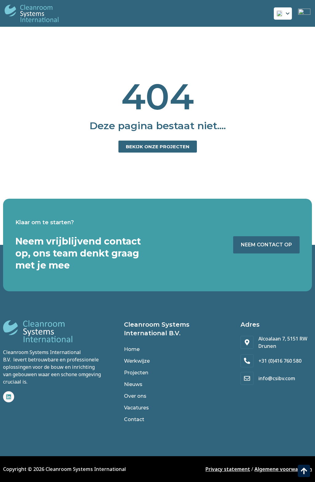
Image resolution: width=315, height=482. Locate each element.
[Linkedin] (8, 396)
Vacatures (136, 408)
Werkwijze (137, 361)
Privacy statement (227, 469)
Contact (134, 419)
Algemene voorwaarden (283, 469)
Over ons (135, 396)
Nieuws (133, 384)
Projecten (136, 373)
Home (132, 349)
